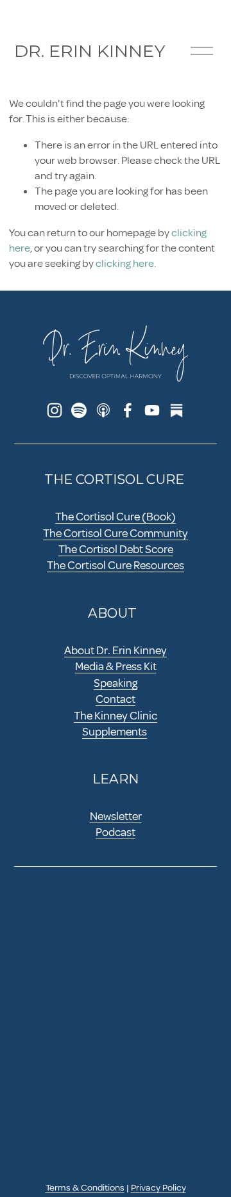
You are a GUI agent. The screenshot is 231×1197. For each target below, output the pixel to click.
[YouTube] (152, 410)
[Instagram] (54, 410)
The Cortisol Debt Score (115, 549)
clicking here (125, 263)
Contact (115, 699)
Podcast (115, 832)
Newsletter (116, 816)
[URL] (176, 410)
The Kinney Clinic (115, 716)
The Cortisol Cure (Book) (115, 517)
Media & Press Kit (116, 666)
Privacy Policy (158, 1187)
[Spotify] (79, 410)
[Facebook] (127, 410)
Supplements (114, 732)
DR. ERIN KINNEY (89, 50)
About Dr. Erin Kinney (115, 650)
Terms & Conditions (85, 1187)
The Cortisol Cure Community (115, 533)
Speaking (115, 683)
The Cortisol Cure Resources (115, 565)
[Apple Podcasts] (103, 410)
